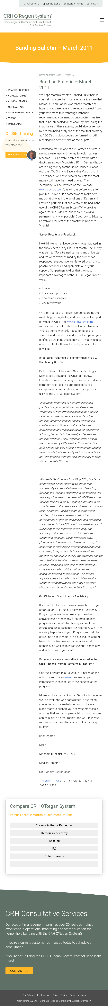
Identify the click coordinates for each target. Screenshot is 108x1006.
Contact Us (92, 3)
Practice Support (18, 90)
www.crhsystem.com (80, 321)
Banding (54, 841)
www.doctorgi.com (51, 189)
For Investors (43, 995)
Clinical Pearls (17, 101)
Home (42, 75)
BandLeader (15, 124)
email (68, 677)
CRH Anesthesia (31, 3)
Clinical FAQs (16, 107)
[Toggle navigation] (102, 20)
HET (54, 864)
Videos (12, 118)
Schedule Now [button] (17, 154)
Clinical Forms (17, 95)
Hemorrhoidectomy (54, 833)
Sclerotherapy (54, 856)
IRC (54, 848)
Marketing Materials (20, 112)
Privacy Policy (60, 995)
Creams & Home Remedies (54, 825)
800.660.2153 (50, 781)
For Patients (29, 995)
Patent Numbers (78, 995)
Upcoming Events (51, 3)
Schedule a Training (73, 3)
